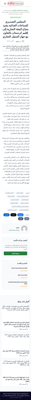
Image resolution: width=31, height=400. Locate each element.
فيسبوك (20, 215)
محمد (17, 41)
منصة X (13, 215)
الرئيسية (26, 10)
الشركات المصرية (15, 199)
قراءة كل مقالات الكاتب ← (13, 230)
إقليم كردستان (19, 193)
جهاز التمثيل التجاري (23, 210)
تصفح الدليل (15, 253)
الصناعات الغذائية (24, 203)
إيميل (27, 218)
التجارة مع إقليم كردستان (22, 196)
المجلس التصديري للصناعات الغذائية (20, 206)
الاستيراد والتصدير (10, 193)
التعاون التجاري (11, 196)
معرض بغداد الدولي (12, 210)
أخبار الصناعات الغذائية (18, 10)
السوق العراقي (25, 199)
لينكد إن (6, 215)
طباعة (20, 218)
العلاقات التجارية (14, 203)
